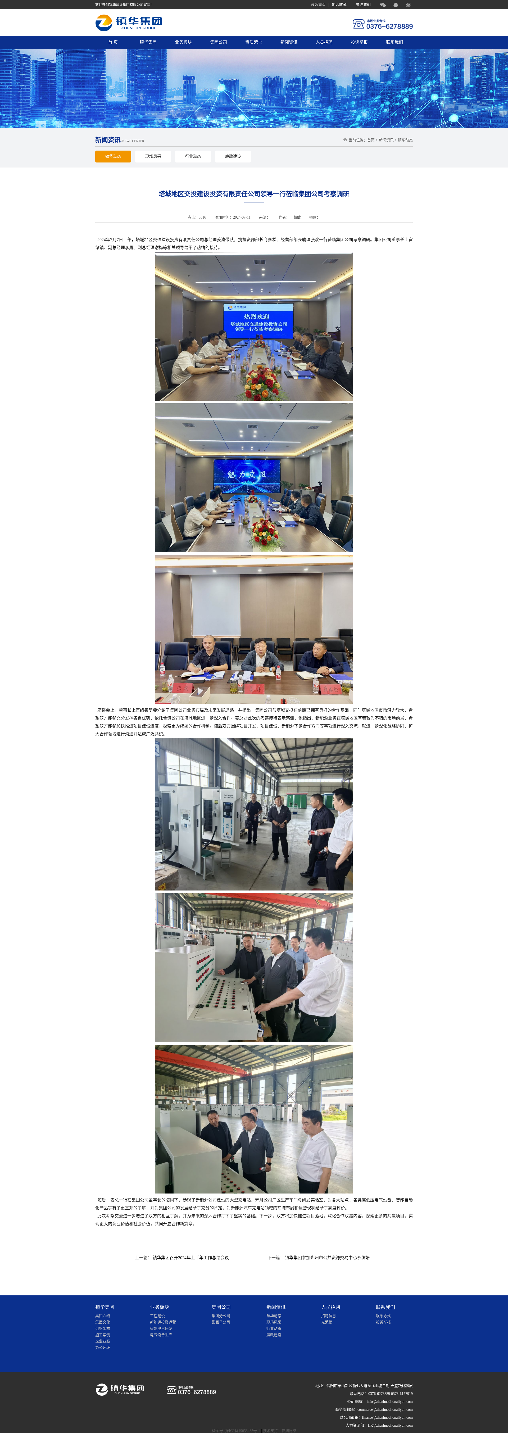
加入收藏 (339, 5)
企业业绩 (102, 1341)
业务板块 (183, 42)
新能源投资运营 (163, 1322)
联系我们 (394, 42)
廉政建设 (233, 156)
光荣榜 (326, 1322)
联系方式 (383, 1316)
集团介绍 (102, 1316)
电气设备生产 (161, 1335)
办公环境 (102, 1348)
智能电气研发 (161, 1329)
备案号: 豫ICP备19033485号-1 (236, 1431)
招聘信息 (328, 1316)
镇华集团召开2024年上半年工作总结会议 (191, 1257)
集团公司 (218, 42)
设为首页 (318, 5)
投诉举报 (359, 42)
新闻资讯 (288, 42)
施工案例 (102, 1335)
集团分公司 (221, 1316)
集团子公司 (221, 1322)
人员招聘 (324, 42)
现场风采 (153, 156)
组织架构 (102, 1329)
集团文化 (102, 1322)
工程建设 (157, 1316)
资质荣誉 (253, 42)
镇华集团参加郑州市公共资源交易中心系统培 (327, 1257)
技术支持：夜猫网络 (279, 1431)
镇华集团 (148, 42)
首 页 (113, 42)
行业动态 (193, 156)
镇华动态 (113, 156)
